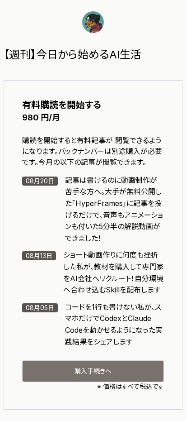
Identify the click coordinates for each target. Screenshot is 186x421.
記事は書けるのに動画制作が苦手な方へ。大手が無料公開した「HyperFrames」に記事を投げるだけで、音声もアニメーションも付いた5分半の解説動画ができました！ (94, 209)
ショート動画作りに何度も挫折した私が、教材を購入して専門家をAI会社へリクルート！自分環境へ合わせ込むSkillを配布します (95, 272)
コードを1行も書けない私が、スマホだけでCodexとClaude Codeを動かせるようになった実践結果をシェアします (94, 324)
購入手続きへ (93, 371)
